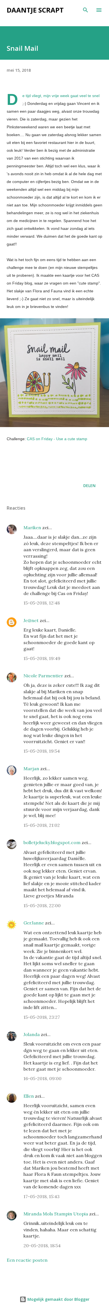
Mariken (32, 527)
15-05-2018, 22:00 (42, 905)
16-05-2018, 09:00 (42, 1078)
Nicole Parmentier (43, 675)
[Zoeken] (85, 10)
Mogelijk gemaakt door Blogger (57, 1299)
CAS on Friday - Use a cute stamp (57, 439)
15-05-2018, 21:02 (41, 825)
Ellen (28, 1096)
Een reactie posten (27, 1260)
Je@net (31, 620)
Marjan (31, 768)
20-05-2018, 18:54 (42, 1245)
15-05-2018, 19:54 (41, 751)
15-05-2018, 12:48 (41, 603)
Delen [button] (89, 485)
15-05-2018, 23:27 (41, 1017)
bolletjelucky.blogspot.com (51, 842)
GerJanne (33, 923)
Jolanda (31, 1034)
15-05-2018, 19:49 (41, 658)
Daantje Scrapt (35, 10)
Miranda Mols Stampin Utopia (55, 1214)
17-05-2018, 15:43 (41, 1196)
